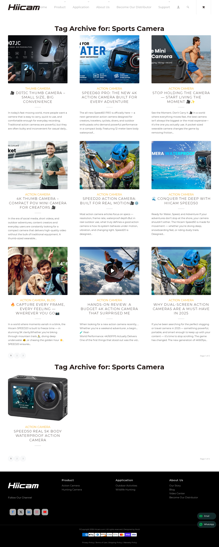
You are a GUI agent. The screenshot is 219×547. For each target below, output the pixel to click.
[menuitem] (42, 7)
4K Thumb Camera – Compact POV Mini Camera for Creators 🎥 (38, 203)
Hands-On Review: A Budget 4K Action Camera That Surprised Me (109, 309)
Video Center (177, 493)
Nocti (137, 529)
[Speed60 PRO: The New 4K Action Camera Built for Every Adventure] (109, 59)
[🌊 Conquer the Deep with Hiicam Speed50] (181, 165)
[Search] (188, 7)
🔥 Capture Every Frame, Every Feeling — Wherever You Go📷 (38, 309)
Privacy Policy (88, 542)
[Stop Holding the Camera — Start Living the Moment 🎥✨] (181, 59)
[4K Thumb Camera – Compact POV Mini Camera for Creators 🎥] (37, 165)
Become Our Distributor (183, 497)
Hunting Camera (72, 489)
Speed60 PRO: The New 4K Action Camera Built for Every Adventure (109, 97)
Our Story (175, 485)
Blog (172, 489)
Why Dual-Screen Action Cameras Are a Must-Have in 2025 (181, 309)
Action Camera (71, 485)
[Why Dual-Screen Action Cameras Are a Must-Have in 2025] (181, 271)
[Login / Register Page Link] (178, 7)
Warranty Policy (130, 542)
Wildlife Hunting (125, 489)
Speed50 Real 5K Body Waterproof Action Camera (38, 435)
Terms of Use (101, 542)
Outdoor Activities (126, 485)
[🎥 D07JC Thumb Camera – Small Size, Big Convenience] (37, 59)
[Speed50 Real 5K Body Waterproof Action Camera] (37, 398)
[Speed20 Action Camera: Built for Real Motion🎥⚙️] (109, 165)
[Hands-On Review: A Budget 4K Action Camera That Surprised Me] (109, 271)
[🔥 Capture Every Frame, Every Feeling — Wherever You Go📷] (37, 271)
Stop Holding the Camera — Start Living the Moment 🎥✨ (181, 97)
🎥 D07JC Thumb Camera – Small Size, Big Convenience (37, 97)
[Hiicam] (29, 7)
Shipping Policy (115, 542)
